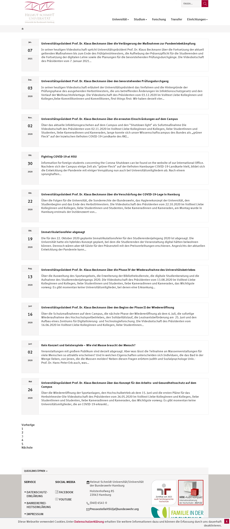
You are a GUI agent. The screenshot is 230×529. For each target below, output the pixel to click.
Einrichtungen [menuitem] (196, 19)
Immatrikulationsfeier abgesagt (63, 232)
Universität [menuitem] (119, 19)
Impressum (35, 514)
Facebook (65, 492)
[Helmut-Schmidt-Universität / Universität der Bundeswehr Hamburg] (38, 12)
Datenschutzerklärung (89, 521)
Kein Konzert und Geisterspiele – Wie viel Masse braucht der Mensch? (88, 345)
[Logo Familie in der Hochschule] (177, 515)
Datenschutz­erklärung (37, 494)
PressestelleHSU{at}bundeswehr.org (114, 509)
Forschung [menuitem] (159, 19)
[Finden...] (205, 3)
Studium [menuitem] (139, 19)
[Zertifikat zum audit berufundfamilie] (163, 492)
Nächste (27, 447)
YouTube (65, 499)
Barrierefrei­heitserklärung (39, 505)
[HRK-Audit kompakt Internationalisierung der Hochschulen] (190, 492)
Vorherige (28, 425)
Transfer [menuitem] (176, 19)
